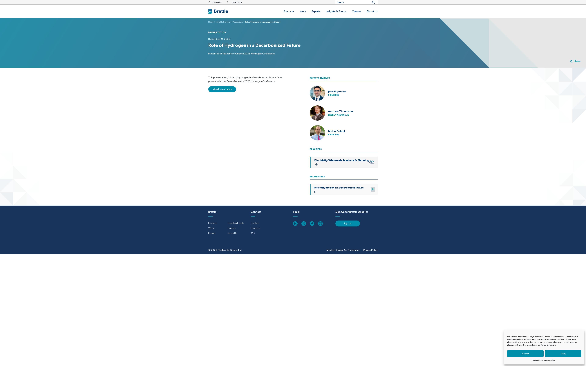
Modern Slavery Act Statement (343, 250)
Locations (255, 228)
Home (210, 22)
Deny (563, 353)
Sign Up (347, 223)
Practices (212, 223)
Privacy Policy (549, 360)
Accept (525, 353)
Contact (255, 223)
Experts (212, 233)
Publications (238, 22)
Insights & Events (223, 22)
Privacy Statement (548, 345)
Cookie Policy (537, 360)
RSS (253, 233)
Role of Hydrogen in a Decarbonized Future (339, 187)
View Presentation (222, 89)
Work (211, 228)
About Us (232, 233)
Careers (231, 228)
